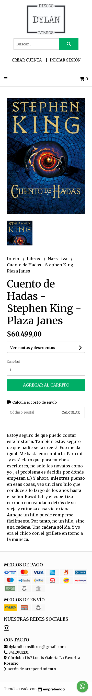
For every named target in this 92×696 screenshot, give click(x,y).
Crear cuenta (27, 60)
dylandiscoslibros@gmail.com (37, 646)
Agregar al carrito (46, 385)
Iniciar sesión (65, 60)
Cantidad (13, 361)
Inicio (13, 258)
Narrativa (58, 258)
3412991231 (18, 652)
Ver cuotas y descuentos (32, 347)
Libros (34, 258)
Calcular (71, 412)
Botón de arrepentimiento (31, 669)
